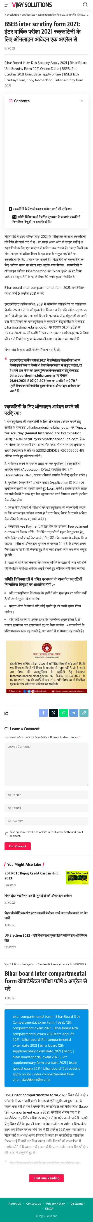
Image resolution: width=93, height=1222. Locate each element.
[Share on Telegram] (73, 713)
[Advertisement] (46, 152)
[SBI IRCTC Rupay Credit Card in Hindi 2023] (77, 877)
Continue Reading (46, 1178)
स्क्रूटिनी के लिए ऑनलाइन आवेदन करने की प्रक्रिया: (42, 209)
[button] (8, 4)
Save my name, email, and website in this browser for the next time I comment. (46, 833)
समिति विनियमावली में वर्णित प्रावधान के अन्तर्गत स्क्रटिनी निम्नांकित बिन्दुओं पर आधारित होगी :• (46, 219)
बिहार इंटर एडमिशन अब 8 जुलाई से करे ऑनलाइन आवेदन (38, 895)
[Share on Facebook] (43, 713)
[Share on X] (53, 713)
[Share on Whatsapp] (63, 713)
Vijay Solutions (32, 4)
